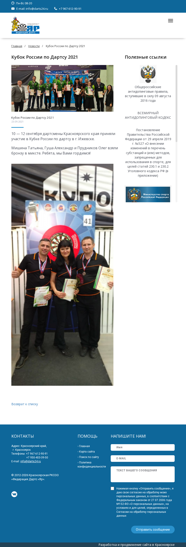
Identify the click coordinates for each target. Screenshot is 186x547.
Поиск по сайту (89, 457)
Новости (34, 46)
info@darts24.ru (37, 9)
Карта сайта (87, 451)
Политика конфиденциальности (92, 464)
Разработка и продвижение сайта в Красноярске (136, 544)
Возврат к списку (24, 404)
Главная (16, 46)
